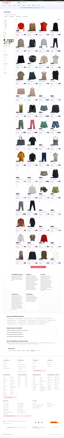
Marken (38, 5)
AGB (33, 364)
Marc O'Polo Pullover (56, 384)
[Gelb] (4, 41)
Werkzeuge (41, 384)
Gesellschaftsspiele (43, 381)
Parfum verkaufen (20, 409)
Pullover (19, 378)
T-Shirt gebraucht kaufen (19, 318)
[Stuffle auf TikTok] (11, 434)
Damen (9, 5)
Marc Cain (11, 384)
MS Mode (11, 393)
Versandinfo (5, 366)
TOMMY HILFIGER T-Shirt (50, 381)
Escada (11, 378)
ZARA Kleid (49, 386)
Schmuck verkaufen (21, 410)
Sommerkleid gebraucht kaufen (11, 320)
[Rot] (11, 40)
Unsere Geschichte (21, 364)
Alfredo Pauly (12, 386)
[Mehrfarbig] (9, 43)
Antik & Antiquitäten (43, 387)
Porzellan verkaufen (21, 404)
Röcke (26, 377)
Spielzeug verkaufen (21, 406)
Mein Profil (49, 362)
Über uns (19, 362)
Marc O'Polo (12, 377)
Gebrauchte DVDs (42, 389)
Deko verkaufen (5, 410)
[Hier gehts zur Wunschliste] (59, 2)
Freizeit (29, 5)
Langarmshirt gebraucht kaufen (32, 320)
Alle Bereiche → (42, 390)
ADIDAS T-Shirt (49, 385)
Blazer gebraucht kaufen (41, 320)
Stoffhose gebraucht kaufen (28, 318)
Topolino (11, 390)
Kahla (4, 383)
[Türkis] (4, 43)
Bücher (41, 378)
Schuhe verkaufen (6, 407)
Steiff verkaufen (5, 413)
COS (11, 395)
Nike (4, 392)
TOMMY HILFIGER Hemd (57, 380)
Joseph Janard (18, 16)
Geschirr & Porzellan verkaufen (8, 412)
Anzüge (26, 383)
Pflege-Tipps (49, 403)
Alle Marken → (33, 350)
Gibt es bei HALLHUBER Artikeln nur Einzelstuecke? (15, 334)
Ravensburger (5, 386)
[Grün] (13, 40)
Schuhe (26, 384)
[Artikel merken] (16, 22)
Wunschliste (49, 366)
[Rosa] (8, 41)
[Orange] (6, 41)
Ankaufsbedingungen (6, 368)
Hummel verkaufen (20, 403)
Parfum (41, 383)
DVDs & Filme (42, 380)
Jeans (19, 384)
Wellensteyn (23, 350)
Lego (4, 384)
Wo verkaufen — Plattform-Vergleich (38, 404)
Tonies (4, 387)
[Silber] (8, 43)
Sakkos (26, 381)
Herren (14, 5)
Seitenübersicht (38, 350)
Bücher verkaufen (6, 406)
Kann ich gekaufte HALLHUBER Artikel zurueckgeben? (15, 336)
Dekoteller (34, 388)
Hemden (19, 383)
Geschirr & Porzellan (34, 387)
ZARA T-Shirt (49, 378)
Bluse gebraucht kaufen (10, 318)
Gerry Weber (27, 350)
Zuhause (24, 5)
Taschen (34, 383)
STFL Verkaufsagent (23, 427)
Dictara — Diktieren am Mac (22, 371)
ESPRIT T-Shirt (49, 377)
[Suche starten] (49, 3)
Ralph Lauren (5, 395)
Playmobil (4, 389)
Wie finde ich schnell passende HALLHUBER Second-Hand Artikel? (17, 330)
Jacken (26, 378)
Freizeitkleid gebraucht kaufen (47, 318)
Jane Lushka (12, 380)
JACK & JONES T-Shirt (50, 383)
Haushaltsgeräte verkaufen (22, 412)
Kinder (19, 5)
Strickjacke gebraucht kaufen (22, 320)
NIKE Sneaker (56, 387)
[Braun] (11, 41)
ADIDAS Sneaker (57, 389)
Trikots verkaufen (6, 404)
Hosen (19, 386)
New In (4, 5)
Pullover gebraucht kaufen (38, 318)
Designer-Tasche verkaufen (37, 406)
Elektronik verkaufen (36, 407)
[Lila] (9, 41)
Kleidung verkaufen (6, 403)
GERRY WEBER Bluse (56, 378)
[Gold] (6, 43)
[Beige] (13, 41)
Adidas (4, 390)
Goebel (14, 350)
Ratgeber (34, 403)
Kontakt (4, 364)
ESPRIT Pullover (57, 382)
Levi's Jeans (56, 386)
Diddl (4, 377)
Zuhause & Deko (35, 384)
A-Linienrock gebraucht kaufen (51, 320)
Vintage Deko (42, 386)
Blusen (19, 381)
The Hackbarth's (11, 16)
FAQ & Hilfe (5, 362)
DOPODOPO (12, 392)
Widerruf (34, 368)
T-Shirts (19, 377)
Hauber (6, 16)
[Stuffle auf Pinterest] (9, 434)
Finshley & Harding (13, 387)
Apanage (11, 389)
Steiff (4, 378)
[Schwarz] (4, 40)
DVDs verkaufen (20, 407)
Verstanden (42, 7)
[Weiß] (6, 40)
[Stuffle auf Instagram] (4, 434)
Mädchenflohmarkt (16, 427)
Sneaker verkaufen (6, 409)
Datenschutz (35, 362)
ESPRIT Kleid (49, 388)
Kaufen (19, 2)
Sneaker (26, 386)
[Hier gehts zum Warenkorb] (61, 2)
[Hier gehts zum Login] (57, 2)
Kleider (19, 380)
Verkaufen (24, 2)
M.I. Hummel (10, 350)
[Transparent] (11, 43)
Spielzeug (33, 5)
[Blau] (9, 40)
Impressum (34, 366)
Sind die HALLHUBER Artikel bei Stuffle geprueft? (14, 332)
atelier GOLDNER (25, 16)
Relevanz (58, 19)
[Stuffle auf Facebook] (6, 434)
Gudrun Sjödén (12, 383)
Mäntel (26, 380)
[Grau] (8, 40)
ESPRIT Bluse (49, 389)
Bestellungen (49, 364)
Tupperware (18, 350)
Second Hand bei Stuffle (21, 366)
